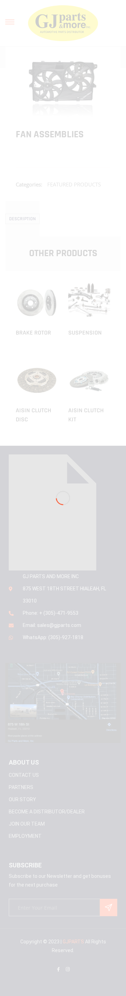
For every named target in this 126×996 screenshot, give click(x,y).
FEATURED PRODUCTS (74, 184)
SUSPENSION (85, 333)
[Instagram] (67, 969)
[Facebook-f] (58, 969)
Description (22, 219)
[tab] (22, 219)
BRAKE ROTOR (33, 333)
